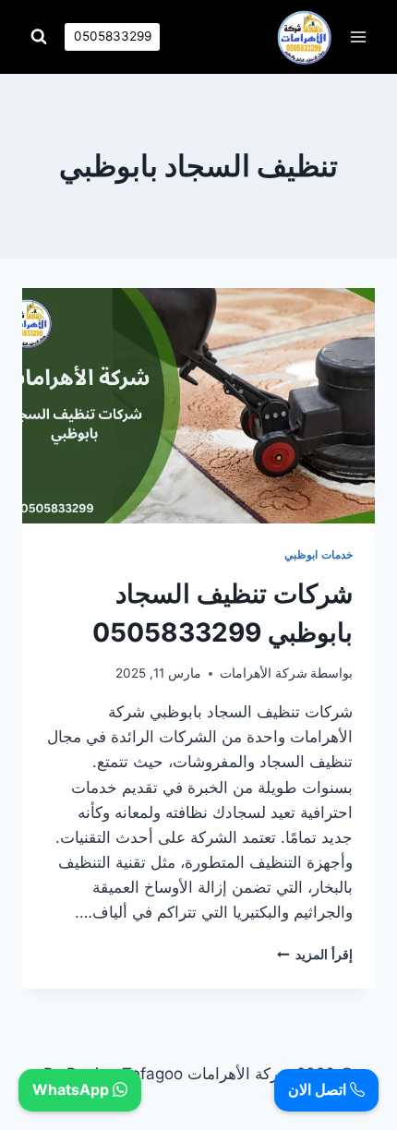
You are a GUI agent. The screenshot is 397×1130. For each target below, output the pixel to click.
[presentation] (198, 405)
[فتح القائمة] (358, 36)
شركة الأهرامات (263, 673)
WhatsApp (72, 1089)
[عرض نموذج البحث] (38, 37)
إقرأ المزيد (315, 954)
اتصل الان (319, 1089)
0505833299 (112, 36)
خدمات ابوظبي (318, 554)
